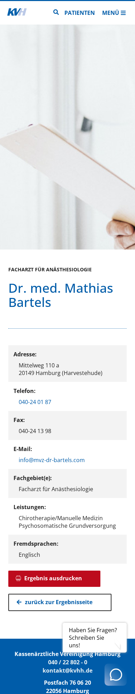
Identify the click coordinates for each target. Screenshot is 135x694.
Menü (110, 13)
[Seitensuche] (56, 13)
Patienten (79, 13)
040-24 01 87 (35, 402)
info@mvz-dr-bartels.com (52, 460)
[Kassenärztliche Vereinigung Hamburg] (17, 13)
